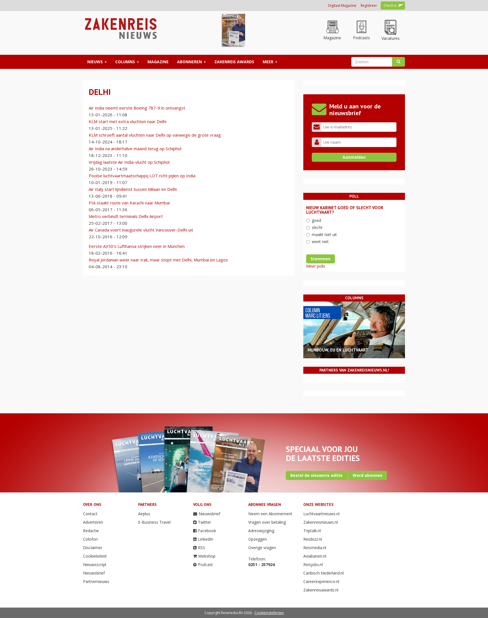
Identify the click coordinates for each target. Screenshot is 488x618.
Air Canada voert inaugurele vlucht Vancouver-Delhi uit (141, 230)
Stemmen (320, 258)
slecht (317, 227)
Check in (390, 5)
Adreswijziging (261, 530)
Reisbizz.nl (312, 539)
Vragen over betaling (267, 522)
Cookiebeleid (94, 556)
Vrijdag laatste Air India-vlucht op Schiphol (129, 162)
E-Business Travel (154, 522)
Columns (125, 61)
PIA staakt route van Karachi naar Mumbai (129, 203)
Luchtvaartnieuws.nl (321, 513)
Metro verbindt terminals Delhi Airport (126, 216)
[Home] (120, 28)
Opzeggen (257, 539)
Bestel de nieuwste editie (316, 475)
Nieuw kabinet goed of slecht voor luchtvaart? (344, 210)
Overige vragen (262, 547)
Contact (90, 513)
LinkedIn (205, 539)
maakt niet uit (324, 234)
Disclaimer (92, 547)
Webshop (206, 556)
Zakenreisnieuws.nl (320, 522)
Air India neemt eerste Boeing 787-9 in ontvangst (137, 108)
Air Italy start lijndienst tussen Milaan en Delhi (133, 189)
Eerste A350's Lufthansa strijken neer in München (137, 246)
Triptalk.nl (312, 530)
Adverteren (93, 522)
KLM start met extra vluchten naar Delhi (127, 121)
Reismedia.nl (314, 547)
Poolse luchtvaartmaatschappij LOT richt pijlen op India (142, 175)
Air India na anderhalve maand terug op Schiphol (135, 148)
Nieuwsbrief (94, 573)
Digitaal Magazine (342, 5)
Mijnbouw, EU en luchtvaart (338, 350)
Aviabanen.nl (314, 556)
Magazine (158, 61)
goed (316, 220)
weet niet (320, 241)
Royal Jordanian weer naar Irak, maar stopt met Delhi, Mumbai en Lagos (158, 260)
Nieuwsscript (94, 564)
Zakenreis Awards (234, 61)
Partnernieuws (96, 581)
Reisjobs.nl (313, 564)
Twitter (204, 522)
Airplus (144, 513)
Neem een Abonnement (270, 513)
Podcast (205, 564)
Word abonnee (367, 475)
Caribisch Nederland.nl (323, 573)
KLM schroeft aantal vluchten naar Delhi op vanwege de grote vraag (155, 135)
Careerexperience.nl (321, 581)
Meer (268, 61)
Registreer (369, 5)
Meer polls (315, 266)
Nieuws (95, 61)
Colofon (90, 539)
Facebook (207, 530)
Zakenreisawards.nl (320, 590)
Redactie (91, 530)
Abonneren (190, 61)
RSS (201, 547)
